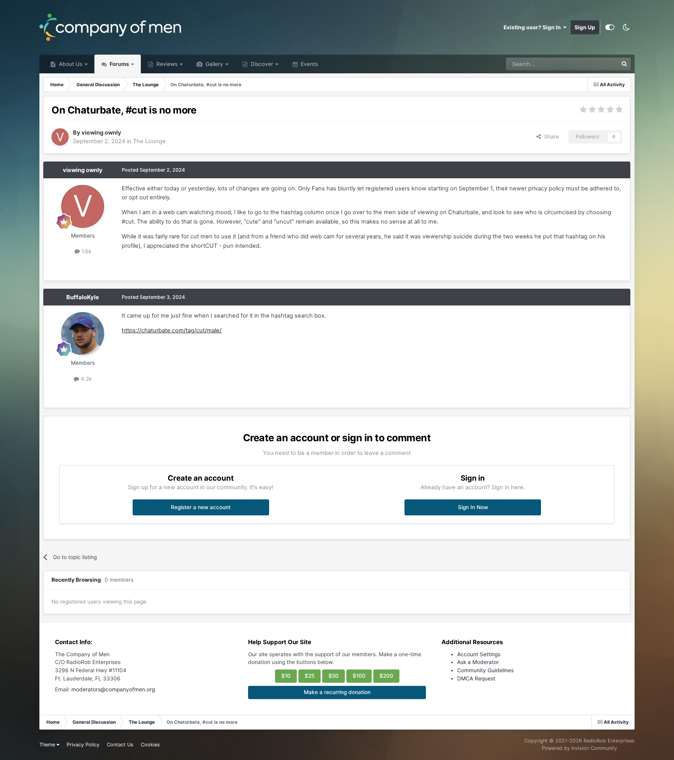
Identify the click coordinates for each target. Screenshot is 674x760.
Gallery (213, 64)
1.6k (85, 251)
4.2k (85, 379)
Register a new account (201, 507)
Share (550, 136)
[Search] (624, 64)
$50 (333, 676)
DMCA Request (476, 678)
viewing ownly (101, 132)
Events (308, 64)
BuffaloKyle (82, 297)
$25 (309, 676)
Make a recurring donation (337, 692)
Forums (118, 64)
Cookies (150, 745)
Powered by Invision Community (579, 748)
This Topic (595, 64)
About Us (69, 64)
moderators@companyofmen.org (113, 689)
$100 (359, 676)
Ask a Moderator (478, 662)
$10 (286, 676)
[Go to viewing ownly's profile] (60, 137)
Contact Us (120, 745)
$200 (386, 676)
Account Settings (478, 654)
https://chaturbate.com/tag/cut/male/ (172, 330)
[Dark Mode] (626, 27)
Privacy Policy (83, 745)
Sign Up (585, 27)
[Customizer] (609, 27)
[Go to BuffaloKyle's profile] (82, 333)
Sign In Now (473, 507)
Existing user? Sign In (533, 27)
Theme (48, 745)
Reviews (166, 64)
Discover (261, 64)
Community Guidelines (485, 670)
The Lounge (149, 141)
